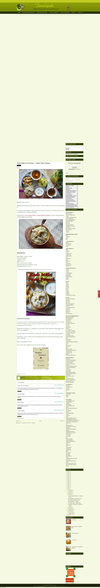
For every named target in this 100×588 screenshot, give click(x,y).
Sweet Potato (68, 459)
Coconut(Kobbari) (69, 273)
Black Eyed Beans (69, 213)
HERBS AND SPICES (70, 357)
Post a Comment (20, 418)
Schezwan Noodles (75, 533)
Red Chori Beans (68, 229)
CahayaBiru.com (63, 586)
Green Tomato (68, 436)
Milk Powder (68, 260)
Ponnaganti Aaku (68, 447)
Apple (67, 282)
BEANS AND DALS (69, 212)
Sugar (67, 396)
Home (19, 12)
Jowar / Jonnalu (68, 329)
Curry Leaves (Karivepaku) (70, 363)
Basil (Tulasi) (68, 358)
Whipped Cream (68, 264)
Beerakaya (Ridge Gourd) (70, 405)
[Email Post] (37, 378)
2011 (68, 474)
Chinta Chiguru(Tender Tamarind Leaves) (72, 420)
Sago (67, 347)
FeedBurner (78, 169)
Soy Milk (67, 388)
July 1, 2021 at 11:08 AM (58, 385)
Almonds (67, 269)
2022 (68, 515)
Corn (67, 424)
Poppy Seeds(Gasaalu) (69, 378)
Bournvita (67, 242)
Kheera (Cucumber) (69, 438)
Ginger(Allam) (68, 371)
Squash (67, 457)
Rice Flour (67, 312)
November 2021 (71, 512)
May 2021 (70, 493)
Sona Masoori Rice (69, 352)
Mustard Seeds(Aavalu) (70, 376)
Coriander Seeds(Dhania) (70, 361)
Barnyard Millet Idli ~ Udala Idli (73, 501)
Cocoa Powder (68, 245)
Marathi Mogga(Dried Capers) (71, 373)
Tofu (66, 390)
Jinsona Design (50, 586)
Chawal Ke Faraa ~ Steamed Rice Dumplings (77, 547)
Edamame (67, 430)
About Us (73, 12)
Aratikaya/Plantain (69, 402)
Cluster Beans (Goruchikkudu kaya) (72, 421)
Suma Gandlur (21, 385)
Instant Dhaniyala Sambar (43, 215)
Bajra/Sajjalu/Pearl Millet (70, 317)
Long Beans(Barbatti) (69, 440)
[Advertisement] (40, 151)
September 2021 (71, 509)
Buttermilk (67, 251)
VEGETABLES (68, 399)
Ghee (67, 257)
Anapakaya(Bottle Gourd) (70, 400)
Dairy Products (36, 377)
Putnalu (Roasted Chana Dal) (70, 228)
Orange (67, 290)
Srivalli (19, 394)
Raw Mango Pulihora (31, 215)
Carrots (67, 414)
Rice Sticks (68, 346)
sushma (19, 411)
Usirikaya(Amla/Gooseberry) (70, 295)
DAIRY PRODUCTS (70, 248)
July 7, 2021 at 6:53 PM (59, 401)
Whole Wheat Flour (69, 313)
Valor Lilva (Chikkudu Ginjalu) (71, 464)
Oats (66, 344)
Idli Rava (67, 328)
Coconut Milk (68, 274)
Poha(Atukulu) (68, 339)
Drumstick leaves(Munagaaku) (71, 429)
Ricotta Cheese (68, 263)
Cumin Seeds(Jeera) (69, 362)
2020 (68, 487)
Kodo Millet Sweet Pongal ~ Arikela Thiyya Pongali (33, 163)
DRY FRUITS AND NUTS (71, 268)
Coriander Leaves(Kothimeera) (71, 360)
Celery (67, 416)
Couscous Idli (74, 539)
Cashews (67, 270)
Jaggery (40, 377)
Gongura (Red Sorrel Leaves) (71, 432)
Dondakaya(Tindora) (69, 425)
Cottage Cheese (68, 254)
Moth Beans (68, 227)
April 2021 (70, 491)
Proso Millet (68, 340)
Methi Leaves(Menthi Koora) (70, 441)
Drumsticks (68, 427)
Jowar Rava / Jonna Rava (70, 333)
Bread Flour (68, 302)
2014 (68, 478)
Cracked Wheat (68, 327)
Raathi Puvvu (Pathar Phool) (70, 379)
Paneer (67, 262)
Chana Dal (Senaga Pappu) (70, 214)
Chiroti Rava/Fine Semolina (70, 323)
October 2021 (70, 511)
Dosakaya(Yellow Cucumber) (71, 426)
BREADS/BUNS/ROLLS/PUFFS (72, 234)
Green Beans (68, 435)
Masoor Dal (68, 223)
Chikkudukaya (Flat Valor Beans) (71, 419)
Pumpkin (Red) (68, 449)
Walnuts (67, 279)
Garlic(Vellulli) (68, 369)
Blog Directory (3, 587)
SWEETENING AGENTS (70, 393)
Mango (67, 289)
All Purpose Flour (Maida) (70, 298)
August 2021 (70, 508)
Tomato (67, 462)
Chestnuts (67, 271)
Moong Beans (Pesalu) (69, 224)
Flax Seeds (68, 368)
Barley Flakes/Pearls (69, 318)
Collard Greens (68, 422)
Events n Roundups (64, 12)
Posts (68, 178)
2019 (68, 485)
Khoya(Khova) (68, 258)
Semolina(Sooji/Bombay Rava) (71, 350)
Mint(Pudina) (68, 374)
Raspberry (67, 292)
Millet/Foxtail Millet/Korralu (70, 336)
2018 (68, 484)
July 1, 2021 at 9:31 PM (59, 393)
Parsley (67, 377)
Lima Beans (68, 222)
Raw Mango (68, 453)
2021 (68, 488)
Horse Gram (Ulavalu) (69, 218)
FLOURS (67, 297)
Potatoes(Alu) (68, 448)
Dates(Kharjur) (68, 275)
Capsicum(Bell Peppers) (70, 413)
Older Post (62, 420)
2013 (68, 477)
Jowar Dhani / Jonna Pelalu (70, 330)
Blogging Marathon (29, 377)
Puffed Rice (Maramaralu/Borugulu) (72, 341)
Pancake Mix (68, 308)
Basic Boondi (74, 519)
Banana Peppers (68, 404)
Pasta (67, 338)
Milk (48, 377)
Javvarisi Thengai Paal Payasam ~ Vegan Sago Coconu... (75, 496)
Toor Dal (67, 230)
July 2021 (69, 506)
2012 (68, 475)
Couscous (67, 325)
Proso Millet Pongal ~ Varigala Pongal (74, 502)
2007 (68, 471)
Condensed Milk (68, 253)
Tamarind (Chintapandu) (70, 382)
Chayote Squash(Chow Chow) (71, 418)
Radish (67, 451)
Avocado (67, 284)
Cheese (67, 252)
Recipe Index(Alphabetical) (28, 12)
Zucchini (67, 465)
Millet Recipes (52, 377)
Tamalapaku (51, 4)
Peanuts (67, 278)
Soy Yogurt (68, 389)
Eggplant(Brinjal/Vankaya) (70, 431)
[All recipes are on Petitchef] (70, 581)
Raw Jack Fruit (68, 452)
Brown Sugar (68, 394)
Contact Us (80, 12)
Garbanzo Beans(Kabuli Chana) (71, 217)
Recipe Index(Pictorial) (42, 12)
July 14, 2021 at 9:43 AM (58, 410)
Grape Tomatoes (68, 433)
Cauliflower (68, 415)
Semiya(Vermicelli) (69, 349)
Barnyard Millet (68, 319)
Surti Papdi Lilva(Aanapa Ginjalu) (71, 458)
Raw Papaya (68, 454)
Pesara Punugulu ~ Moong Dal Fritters (77, 527)
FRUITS (67, 281)
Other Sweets (57, 377)
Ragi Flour (67, 309)
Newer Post (18, 420)
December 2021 (70, 514)
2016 (68, 481)
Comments (70, 181)
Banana (67, 285)
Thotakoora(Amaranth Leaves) (71, 460)
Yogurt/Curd (68, 265)
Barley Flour (68, 301)
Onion (67, 443)
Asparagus (67, 403)
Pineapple (67, 291)
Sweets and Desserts (32, 378)
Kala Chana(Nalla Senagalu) (70, 219)
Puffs (67, 238)
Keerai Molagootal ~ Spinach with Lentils (74, 498)
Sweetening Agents (24, 378)
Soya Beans (68, 385)
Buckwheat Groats (69, 322)
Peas (66, 446)
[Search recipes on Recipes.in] (70, 583)
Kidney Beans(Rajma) (69, 221)
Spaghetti (67, 354)
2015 (68, 480)
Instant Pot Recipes (53, 12)
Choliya (67, 216)
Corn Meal (67, 324)
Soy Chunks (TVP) (69, 387)
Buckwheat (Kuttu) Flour (70, 303)
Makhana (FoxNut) (69, 276)
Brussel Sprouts (68, 410)
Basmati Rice (68, 320)
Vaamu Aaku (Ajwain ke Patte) (71, 463)
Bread (67, 235)
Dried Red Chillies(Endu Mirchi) (71, 366)
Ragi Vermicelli (68, 345)
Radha (19, 402)
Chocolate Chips (68, 243)
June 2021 (70, 494)
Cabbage (67, 411)
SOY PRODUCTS (69, 384)
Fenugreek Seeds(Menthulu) (70, 367)
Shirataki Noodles (69, 351)
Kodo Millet (45, 377)
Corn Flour (68, 306)
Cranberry (67, 287)
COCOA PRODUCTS (70, 241)
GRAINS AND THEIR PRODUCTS (72, 316)
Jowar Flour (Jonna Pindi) (70, 307)
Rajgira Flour (68, 311)
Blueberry (67, 286)
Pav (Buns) (68, 236)
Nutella (67, 246)
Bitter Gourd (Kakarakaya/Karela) (71, 408)
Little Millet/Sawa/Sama (70, 335)
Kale (66, 437)
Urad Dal (67, 232)
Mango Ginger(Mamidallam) (70, 372)
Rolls (67, 239)
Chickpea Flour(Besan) (69, 305)
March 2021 (70, 490)
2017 (68, 483)
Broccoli (67, 409)
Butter (67, 249)
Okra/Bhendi (68, 442)
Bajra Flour (68, 300)
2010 (68, 473)
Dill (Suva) (68, 365)
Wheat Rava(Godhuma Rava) (70, 355)
